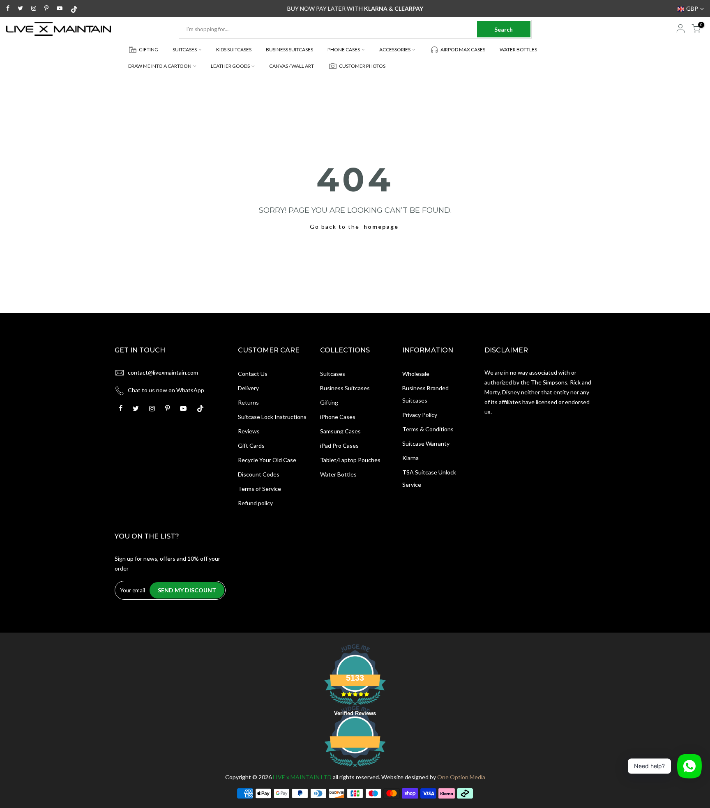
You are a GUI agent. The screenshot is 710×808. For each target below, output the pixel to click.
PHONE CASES (343, 49)
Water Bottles (338, 474)
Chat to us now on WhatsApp (166, 390)
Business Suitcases (345, 387)
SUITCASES (185, 49)
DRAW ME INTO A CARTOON (159, 66)
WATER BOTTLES (518, 49)
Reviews (249, 431)
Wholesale (415, 373)
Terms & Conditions (428, 429)
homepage (381, 226)
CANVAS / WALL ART (291, 66)
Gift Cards (251, 445)
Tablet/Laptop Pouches (350, 459)
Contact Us (252, 373)
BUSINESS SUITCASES (289, 49)
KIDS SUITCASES (233, 49)
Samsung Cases (340, 431)
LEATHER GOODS (230, 66)
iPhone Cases (337, 416)
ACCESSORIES (394, 49)
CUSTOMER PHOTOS (362, 66)
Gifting (329, 402)
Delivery (248, 387)
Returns (248, 402)
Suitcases (332, 373)
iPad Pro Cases (339, 445)
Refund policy (255, 503)
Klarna (410, 457)
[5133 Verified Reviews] (355, 768)
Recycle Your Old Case (267, 459)
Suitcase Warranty (426, 443)
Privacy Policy (419, 414)
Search (503, 29)
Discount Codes (258, 474)
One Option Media (461, 776)
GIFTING (148, 49)
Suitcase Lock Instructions (272, 416)
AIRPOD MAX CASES (462, 49)
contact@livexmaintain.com (163, 372)
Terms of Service (259, 488)
